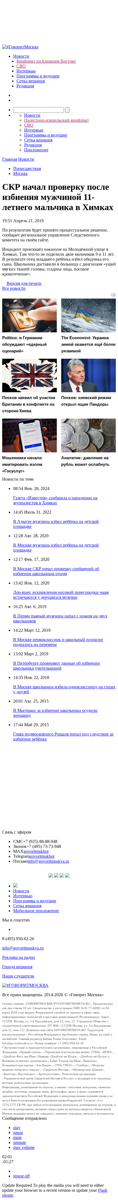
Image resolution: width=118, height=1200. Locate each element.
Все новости (14, 288)
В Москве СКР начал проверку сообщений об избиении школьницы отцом (56, 571)
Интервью (26, 71)
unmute (19, 1142)
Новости (21, 56)
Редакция (25, 85)
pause (18, 1132)
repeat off (21, 1176)
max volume (24, 1147)
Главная (9, 159)
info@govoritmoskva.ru (48, 861)
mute (17, 1137)
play (17, 1127)
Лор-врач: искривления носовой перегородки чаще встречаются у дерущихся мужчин (61, 595)
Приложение (36, 149)
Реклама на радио (18, 957)
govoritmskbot (36, 851)
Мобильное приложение (36, 910)
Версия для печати (24, 283)
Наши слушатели (18, 976)
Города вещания (17, 966)
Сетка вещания (30, 81)
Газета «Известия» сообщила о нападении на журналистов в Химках (55, 500)
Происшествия (27, 168)
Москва (20, 173)
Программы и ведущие (38, 76)
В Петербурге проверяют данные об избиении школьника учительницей (56, 665)
